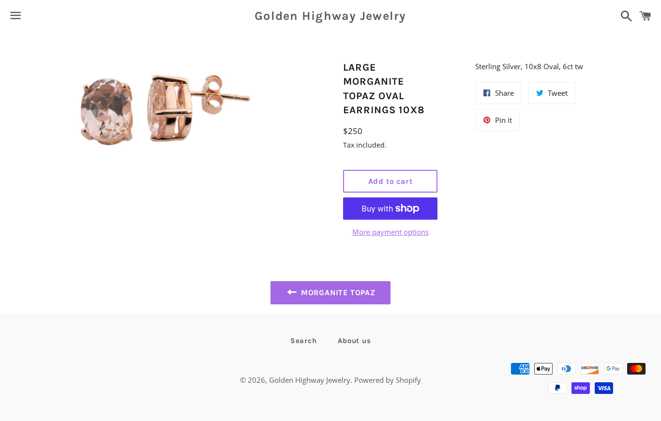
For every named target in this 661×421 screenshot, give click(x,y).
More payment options (390, 232)
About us (354, 340)
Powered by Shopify (387, 380)
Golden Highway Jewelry (330, 16)
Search (303, 340)
